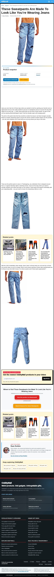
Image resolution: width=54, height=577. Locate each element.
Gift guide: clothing (33, 465)
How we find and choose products (9, 550)
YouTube (50, 561)
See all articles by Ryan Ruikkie (19, 456)
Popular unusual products (7, 546)
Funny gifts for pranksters (34, 536)
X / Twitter (32, 561)
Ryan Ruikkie (6, 15)
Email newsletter (48, 564)
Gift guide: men (7, 468)
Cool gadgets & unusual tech (8, 521)
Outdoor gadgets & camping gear (9, 530)
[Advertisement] (27, 97)
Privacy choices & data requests (35, 550)
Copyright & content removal (34, 552)
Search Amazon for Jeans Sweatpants (27, 406)
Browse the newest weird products (9, 544)
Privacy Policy (31, 548)
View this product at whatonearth (27, 397)
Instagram (44, 561)
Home (2, 5)
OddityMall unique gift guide (34, 521)
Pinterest (38, 561)
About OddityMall (5, 548)
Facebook (26, 561)
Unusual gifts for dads (33, 528)
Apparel (7, 5)
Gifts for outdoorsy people (34, 534)
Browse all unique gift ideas (19, 468)
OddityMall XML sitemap (33, 554)
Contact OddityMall (32, 544)
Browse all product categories (8, 536)
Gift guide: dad (43, 465)
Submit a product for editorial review (10, 554)
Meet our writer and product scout (9, 552)
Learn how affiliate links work (23, 571)
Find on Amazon (24, 79)
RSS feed (41, 564)
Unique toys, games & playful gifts (9, 532)
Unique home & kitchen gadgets (9, 523)
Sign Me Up (46, 378)
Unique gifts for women (33, 525)
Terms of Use (31, 546)
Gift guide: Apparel (22, 465)
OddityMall (7, 483)
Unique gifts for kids (32, 532)
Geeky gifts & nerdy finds (7, 528)
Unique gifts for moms (33, 530)
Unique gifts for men (32, 523)
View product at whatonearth (10, 79)
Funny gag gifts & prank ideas (8, 525)
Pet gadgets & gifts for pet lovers (9, 534)
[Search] (52, 1)
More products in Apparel (9, 465)
